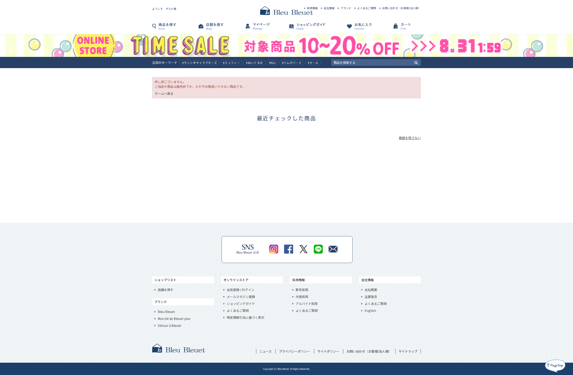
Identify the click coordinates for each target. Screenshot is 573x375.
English (370, 310)
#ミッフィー (231, 62)
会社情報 (329, 8)
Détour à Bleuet (169, 325)
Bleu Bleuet (166, 311)
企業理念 (371, 296)
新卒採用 (302, 289)
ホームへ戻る (164, 93)
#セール (313, 62)
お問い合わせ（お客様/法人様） (401, 8)
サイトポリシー (328, 351)
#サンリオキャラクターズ (199, 62)
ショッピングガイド (308, 28)
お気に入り (353, 28)
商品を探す (174, 28)
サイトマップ (408, 351)
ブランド (345, 8)
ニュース (265, 351)
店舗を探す (219, 28)
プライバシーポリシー (294, 351)
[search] (416, 62)
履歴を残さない (410, 138)
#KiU (272, 62)
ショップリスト (165, 280)
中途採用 (302, 296)
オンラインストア (235, 280)
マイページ (264, 28)
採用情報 (312, 8)
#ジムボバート (292, 62)
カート (398, 28)
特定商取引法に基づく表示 (245, 317)
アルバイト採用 (307, 303)
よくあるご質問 (366, 8)
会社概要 (371, 289)
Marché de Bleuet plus (174, 318)
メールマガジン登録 (241, 296)
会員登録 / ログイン (240, 289)
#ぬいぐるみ (254, 62)
